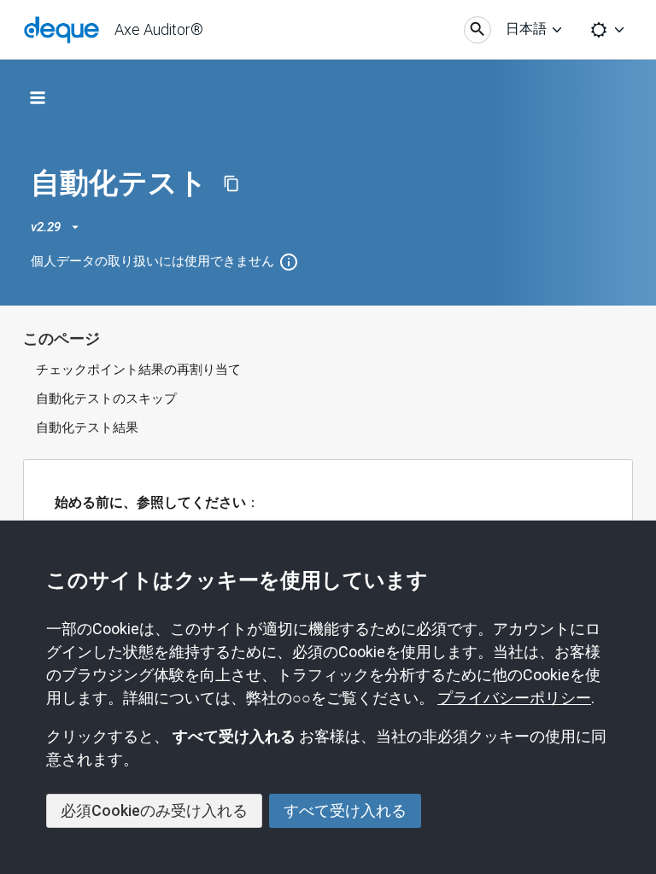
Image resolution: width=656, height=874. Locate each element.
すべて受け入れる (345, 810)
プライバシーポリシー (514, 698)
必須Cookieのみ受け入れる (154, 810)
